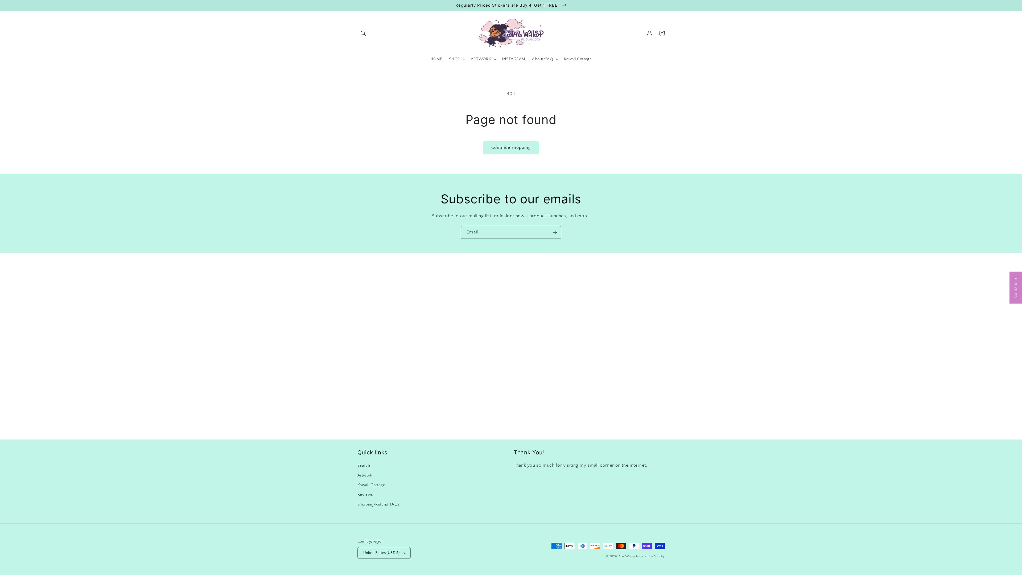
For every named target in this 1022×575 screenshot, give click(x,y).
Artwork (364, 475)
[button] (363, 33)
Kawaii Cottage (371, 485)
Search (363, 465)
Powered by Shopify (650, 556)
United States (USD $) (381, 553)
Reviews (365, 494)
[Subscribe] (555, 232)
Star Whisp (626, 556)
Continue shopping (511, 147)
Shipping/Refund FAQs (378, 504)
